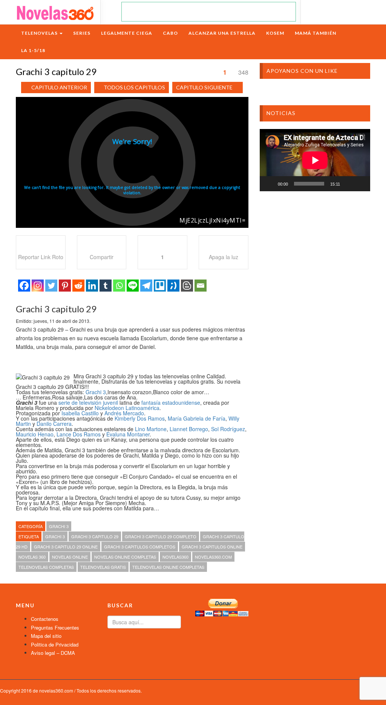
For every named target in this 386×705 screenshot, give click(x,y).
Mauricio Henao (35, 434)
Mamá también (315, 33)
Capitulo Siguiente (204, 87)
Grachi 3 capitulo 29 (94, 536)
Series (81, 33)
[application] (315, 160)
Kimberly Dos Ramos (140, 418)
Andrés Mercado (124, 413)
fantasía (151, 402)
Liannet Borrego (189, 429)
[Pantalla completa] (360, 183)
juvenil (110, 402)
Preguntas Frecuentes (55, 627)
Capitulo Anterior (59, 87)
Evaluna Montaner (128, 434)
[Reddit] (78, 286)
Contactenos (44, 618)
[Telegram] (146, 286)
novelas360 (175, 557)
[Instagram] (38, 286)
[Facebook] (24, 286)
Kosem (275, 33)
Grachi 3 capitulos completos (139, 547)
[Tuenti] (173, 286)
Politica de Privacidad (54, 644)
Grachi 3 (96, 392)
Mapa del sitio (46, 635)
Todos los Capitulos (134, 87)
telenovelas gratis (103, 567)
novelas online (70, 557)
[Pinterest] (65, 286)
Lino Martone (151, 429)
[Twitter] (51, 286)
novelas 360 (32, 557)
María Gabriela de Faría (196, 418)
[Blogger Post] (187, 286)
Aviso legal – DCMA (53, 652)
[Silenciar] (348, 183)
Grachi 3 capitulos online (212, 547)
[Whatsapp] (119, 286)
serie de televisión (79, 402)
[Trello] (160, 286)
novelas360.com (213, 557)
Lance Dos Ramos (79, 434)
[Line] (133, 286)
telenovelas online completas (168, 567)
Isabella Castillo (80, 413)
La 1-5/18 (33, 50)
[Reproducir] (269, 183)
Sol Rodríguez (228, 429)
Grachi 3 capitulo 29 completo (160, 536)
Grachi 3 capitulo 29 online (66, 547)
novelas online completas (125, 557)
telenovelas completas (46, 567)
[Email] (201, 286)
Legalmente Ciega (126, 33)
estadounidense (181, 402)
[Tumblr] (106, 286)
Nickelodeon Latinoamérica (127, 408)
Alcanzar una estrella (222, 33)
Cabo (170, 33)
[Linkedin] (92, 286)
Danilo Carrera (54, 423)
